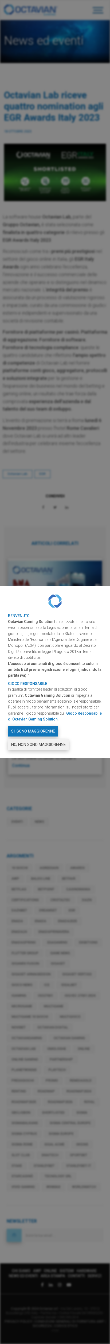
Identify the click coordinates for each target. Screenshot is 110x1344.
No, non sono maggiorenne (38, 744)
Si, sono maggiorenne (33, 731)
